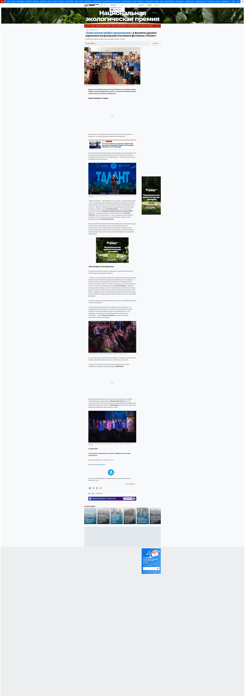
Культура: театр (99, 493)
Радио (143, 5)
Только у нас (144, 25)
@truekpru (96, 480)
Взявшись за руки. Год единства (103, 25)
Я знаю (156, 1)
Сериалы (217, 1)
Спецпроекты (225, 1)
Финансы (140, 1)
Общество (36, 1)
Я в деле (113, 25)
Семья (161, 1)
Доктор (135, 1)
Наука (76, 1)
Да (111, 9)
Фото (8, 1)
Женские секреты (169, 1)
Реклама (149, 5)
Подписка (157, 5)
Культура (92, 493)
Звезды (55, 1)
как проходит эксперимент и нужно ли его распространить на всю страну (118, 145)
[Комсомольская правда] (91, 5)
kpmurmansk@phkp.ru (99, 465)
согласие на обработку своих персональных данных (149, 572)
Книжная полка (189, 1)
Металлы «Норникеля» (121, 25)
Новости (93, 25)
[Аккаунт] (243, 1)
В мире (49, 1)
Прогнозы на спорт (200, 1)
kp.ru (94, 43)
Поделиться (155, 43)
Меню (2, 1)
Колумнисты (87, 1)
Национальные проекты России (111, 1)
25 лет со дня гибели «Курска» (133, 25)
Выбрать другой (117, 9)
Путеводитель (180, 1)
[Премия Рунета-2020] (103, 5)
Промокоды (210, 1)
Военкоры (150, 25)
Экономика (43, 1)
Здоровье (61, 1)
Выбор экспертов (126, 1)
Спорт (81, 1)
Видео (13, 1)
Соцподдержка (69, 1)
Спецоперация (20, 1)
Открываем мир (149, 1)
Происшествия (97, 1)
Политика (28, 1)
